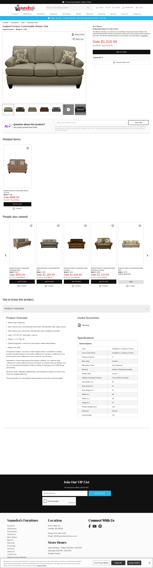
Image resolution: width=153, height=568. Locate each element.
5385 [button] (25, 29)
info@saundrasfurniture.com (65, 536)
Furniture (15, 14)
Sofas (23, 22)
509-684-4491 (60, 533)
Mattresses (27, 14)
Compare (19, 208)
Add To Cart (121, 52)
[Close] (149, 562)
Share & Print (79, 34)
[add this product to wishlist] (27, 148)
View (131, 282)
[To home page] (25, 7)
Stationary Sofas (32, 22)
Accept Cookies (134, 563)
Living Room (15, 22)
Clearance (53, 14)
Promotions (41, 14)
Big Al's (78, 14)
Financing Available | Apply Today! (78, 2)
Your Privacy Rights (101, 563)
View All (80, 109)
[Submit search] (88, 8)
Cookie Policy (41, 566)
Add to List (79, 39)
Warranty (89, 14)
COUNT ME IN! (99, 493)
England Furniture (8, 29)
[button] (96, 7)
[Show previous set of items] (6, 255)
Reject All (118, 563)
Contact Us (137, 14)
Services (113, 14)
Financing (101, 14)
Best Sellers (66, 14)
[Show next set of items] (147, 255)
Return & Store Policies (16, 557)
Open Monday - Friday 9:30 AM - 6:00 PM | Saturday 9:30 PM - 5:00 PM (78, 18)
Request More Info (122, 62)
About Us (125, 14)
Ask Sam (138, 122)
